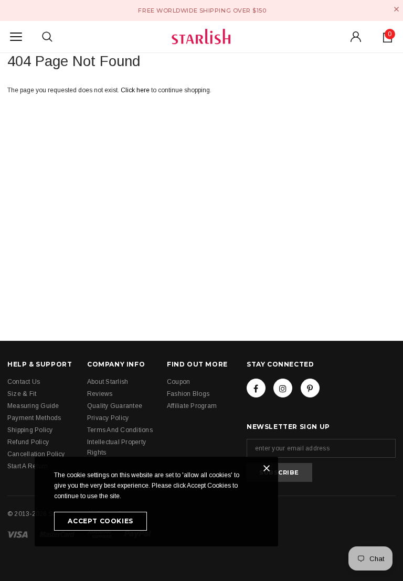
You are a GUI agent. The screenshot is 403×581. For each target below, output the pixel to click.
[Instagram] (282, 388)
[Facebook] (256, 388)
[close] (396, 9)
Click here (136, 90)
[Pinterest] (310, 388)
